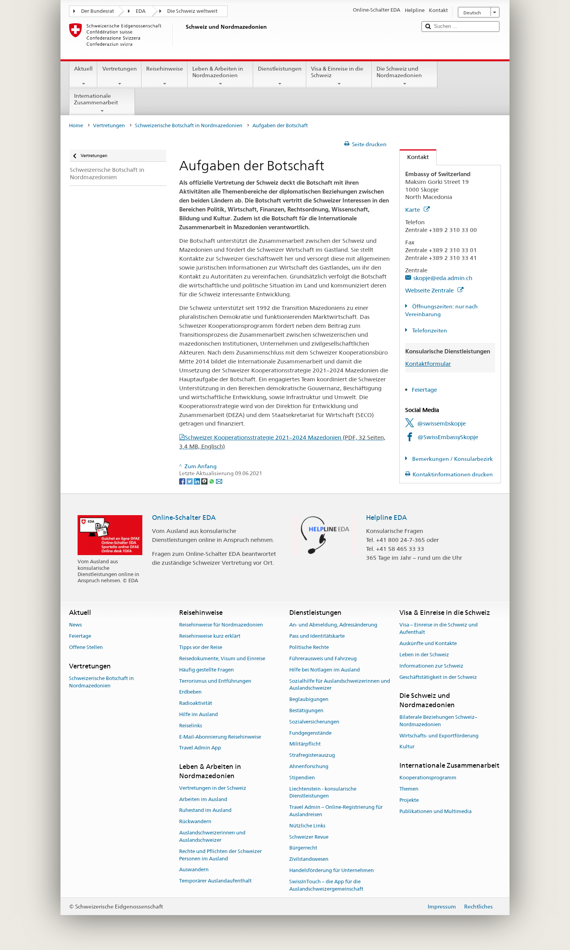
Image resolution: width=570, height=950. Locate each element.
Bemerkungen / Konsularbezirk (452, 459)
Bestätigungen (306, 710)
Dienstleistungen (280, 69)
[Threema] (205, 481)
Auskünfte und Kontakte (428, 643)
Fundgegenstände (310, 733)
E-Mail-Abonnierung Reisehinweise (220, 737)
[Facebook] (183, 481)
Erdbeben (190, 692)
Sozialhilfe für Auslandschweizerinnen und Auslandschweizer (339, 684)
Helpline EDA (386, 517)
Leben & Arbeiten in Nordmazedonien (217, 72)
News (75, 625)
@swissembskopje (441, 423)
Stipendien (302, 777)
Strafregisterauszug (312, 755)
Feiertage (424, 389)
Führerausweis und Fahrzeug (323, 658)
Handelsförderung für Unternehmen (331, 870)
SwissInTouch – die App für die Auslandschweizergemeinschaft (326, 885)
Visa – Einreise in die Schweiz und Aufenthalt (438, 628)
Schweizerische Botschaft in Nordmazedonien (188, 125)
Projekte (409, 800)
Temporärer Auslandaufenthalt (215, 881)
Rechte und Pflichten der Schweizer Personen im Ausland (220, 855)
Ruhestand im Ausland (205, 810)
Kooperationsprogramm (427, 778)
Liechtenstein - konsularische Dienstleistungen (322, 792)
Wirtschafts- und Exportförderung (438, 736)
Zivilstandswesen (308, 859)
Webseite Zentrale (430, 290)
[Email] (219, 481)
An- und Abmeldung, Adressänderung (333, 625)
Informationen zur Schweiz (431, 666)
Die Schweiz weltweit (192, 11)
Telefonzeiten (429, 330)
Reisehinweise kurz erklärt (209, 636)
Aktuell (83, 69)
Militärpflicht (305, 744)
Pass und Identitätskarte (317, 636)
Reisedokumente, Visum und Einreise (222, 658)
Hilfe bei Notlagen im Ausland (324, 670)
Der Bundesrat (97, 11)
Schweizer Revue (308, 837)
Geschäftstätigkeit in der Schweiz (438, 677)
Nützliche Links (307, 826)
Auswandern (194, 870)
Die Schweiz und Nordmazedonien (399, 72)
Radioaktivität (195, 703)
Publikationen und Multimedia (435, 811)
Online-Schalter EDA (184, 517)
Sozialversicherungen (314, 722)
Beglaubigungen (308, 699)
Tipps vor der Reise (200, 647)
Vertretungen (119, 69)
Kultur (407, 747)
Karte (413, 209)
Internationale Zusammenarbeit (96, 99)
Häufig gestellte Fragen (206, 670)
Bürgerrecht (303, 848)
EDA (140, 11)
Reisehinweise (164, 69)
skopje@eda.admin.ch (442, 278)
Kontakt (414, 157)
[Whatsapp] (212, 481)
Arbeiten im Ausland (203, 799)
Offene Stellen (86, 647)
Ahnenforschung (308, 766)
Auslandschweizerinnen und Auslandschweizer (212, 836)
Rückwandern (195, 822)
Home (76, 125)
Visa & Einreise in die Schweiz (337, 72)
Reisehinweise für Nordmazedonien (221, 625)
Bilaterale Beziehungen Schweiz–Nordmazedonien (438, 720)
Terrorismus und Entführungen (215, 681)
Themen (408, 789)
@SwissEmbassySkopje (448, 437)
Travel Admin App (200, 748)
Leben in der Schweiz (424, 655)
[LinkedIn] (197, 481)
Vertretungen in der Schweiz (212, 788)
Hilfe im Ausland (198, 714)
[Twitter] (190, 481)
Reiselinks (190, 726)
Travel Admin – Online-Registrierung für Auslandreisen (336, 810)
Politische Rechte (309, 647)
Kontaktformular (428, 363)
